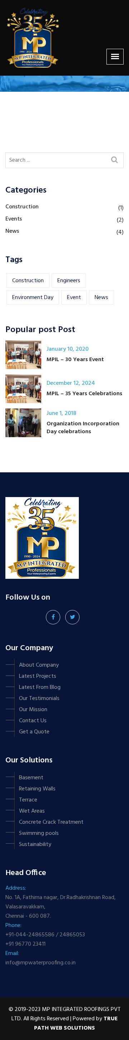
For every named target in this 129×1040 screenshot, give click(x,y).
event (74, 297)
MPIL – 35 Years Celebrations (84, 393)
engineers (68, 280)
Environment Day (32, 297)
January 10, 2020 (68, 349)
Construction (22, 207)
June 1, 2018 (61, 413)
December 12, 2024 (71, 383)
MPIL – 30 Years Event (75, 359)
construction (28, 280)
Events (13, 219)
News (12, 231)
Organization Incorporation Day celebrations (83, 427)
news (101, 297)
